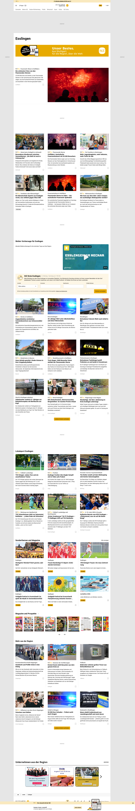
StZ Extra (66, 9)
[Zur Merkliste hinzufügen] (43, 84)
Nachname (66, 283)
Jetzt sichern (78, 807)
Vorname (42, 283)
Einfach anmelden (100, 291)
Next (101, 776)
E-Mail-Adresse (89, 283)
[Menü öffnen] (16, 5)
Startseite (18, 9)
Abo (100, 5)
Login (107, 5)
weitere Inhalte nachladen (62, 419)
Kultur (60, 9)
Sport (55, 9)
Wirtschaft (50, 9)
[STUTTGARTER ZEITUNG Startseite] (62, 5)
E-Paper (21, 5)
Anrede (19, 283)
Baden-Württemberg (34, 9)
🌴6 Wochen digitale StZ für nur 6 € (62, 1)
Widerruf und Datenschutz (61, 291)
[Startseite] (18, 795)
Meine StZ (25, 9)
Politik (43, 9)
